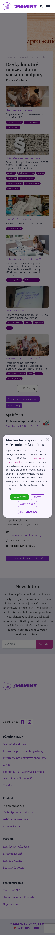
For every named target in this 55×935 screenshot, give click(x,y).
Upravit (38, 497)
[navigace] (48, 6)
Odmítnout (27, 503)
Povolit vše (19, 497)
